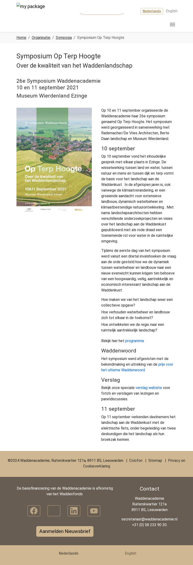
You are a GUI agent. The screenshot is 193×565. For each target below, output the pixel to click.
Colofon (135, 460)
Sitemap (155, 460)
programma (134, 341)
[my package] (34, 11)
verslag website (149, 387)
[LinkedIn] (74, 510)
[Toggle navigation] (173, 24)
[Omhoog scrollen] (182, 554)
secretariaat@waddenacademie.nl (149, 519)
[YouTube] (94, 510)
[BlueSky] (54, 510)
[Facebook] (34, 510)
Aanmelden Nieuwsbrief (64, 531)
